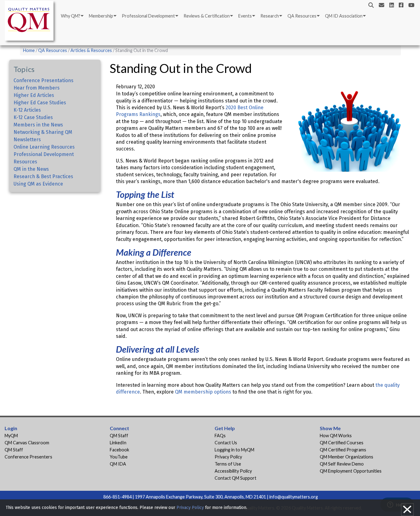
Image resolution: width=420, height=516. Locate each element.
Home (29, 50)
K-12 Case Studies (33, 117)
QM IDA (118, 463)
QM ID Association (344, 15)
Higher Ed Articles (34, 95)
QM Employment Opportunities (351, 471)
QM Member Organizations (346, 456)
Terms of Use (228, 463)
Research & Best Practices (43, 176)
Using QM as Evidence (38, 184)
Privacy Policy (228, 456)
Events (245, 15)
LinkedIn (118, 442)
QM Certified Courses (341, 442)
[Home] (30, 22)
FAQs (220, 435)
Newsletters (27, 139)
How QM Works (336, 435)
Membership (101, 15)
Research (269, 15)
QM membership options (203, 392)
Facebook (119, 449)
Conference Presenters (28, 456)
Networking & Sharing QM (43, 132)
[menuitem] (71, 16)
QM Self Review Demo (342, 463)
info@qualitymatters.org (293, 496)
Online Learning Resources (44, 147)
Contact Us (226, 442)
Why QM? (70, 15)
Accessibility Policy (233, 471)
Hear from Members (37, 88)
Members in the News (38, 125)
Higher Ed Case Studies (40, 103)
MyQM (11, 435)
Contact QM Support (235, 478)
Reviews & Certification (207, 15)
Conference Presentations (43, 80)
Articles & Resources (91, 50)
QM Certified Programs (343, 449)
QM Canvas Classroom (27, 442)
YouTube (119, 456)
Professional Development (148, 15)
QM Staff (14, 449)
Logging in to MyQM (234, 449)
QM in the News (31, 169)
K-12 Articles (27, 110)
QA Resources (301, 15)
